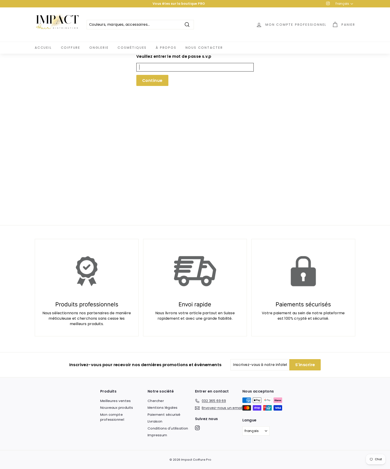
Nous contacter (204, 47)
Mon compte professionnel (112, 417)
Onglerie (99, 47)
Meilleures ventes (115, 400)
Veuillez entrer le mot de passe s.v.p (173, 56)
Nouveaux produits (116, 407)
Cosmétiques (132, 47)
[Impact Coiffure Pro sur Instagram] (197, 427)
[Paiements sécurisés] (303, 271)
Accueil (43, 47)
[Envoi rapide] (195, 271)
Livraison (155, 421)
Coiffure (70, 47)
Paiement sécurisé (164, 414)
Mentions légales (162, 407)
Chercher (156, 400)
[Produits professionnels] (87, 271)
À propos (166, 47)
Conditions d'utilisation (168, 428)
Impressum (157, 435)
